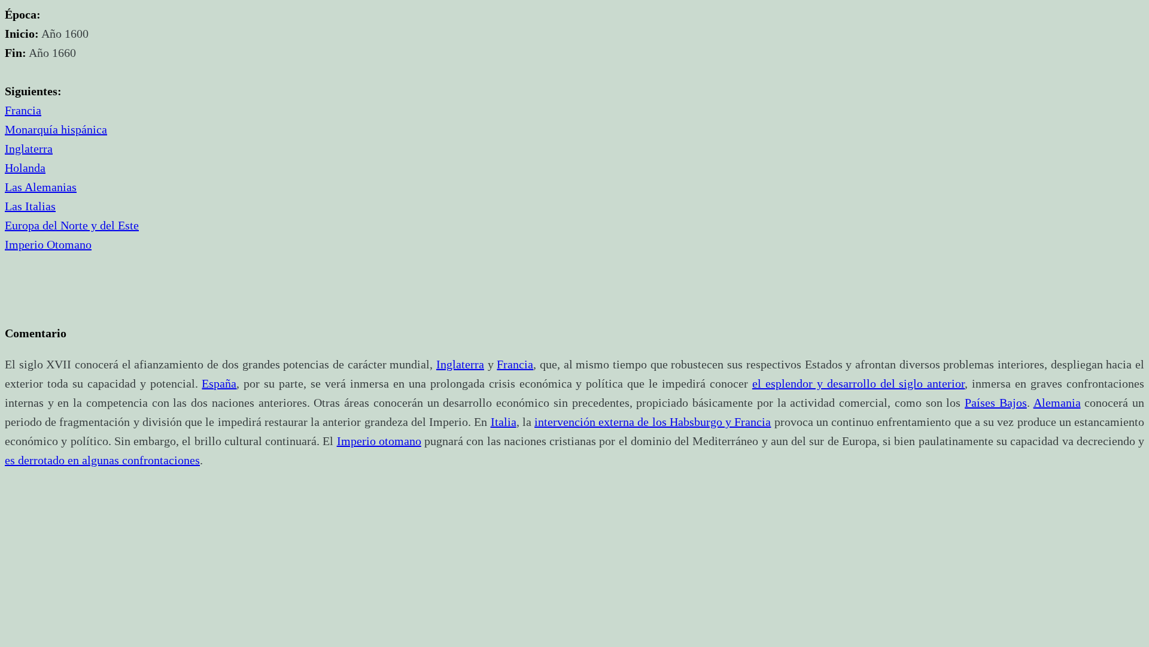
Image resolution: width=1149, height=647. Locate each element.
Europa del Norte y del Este (72, 225)
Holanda (25, 167)
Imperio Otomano (48, 244)
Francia (23, 110)
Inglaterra (29, 148)
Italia (503, 421)
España (219, 383)
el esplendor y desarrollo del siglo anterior (858, 383)
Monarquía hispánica (56, 129)
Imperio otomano (379, 441)
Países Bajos (996, 402)
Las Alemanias (41, 187)
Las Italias (30, 206)
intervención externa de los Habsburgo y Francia (652, 421)
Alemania (1057, 402)
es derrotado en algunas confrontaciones (102, 460)
